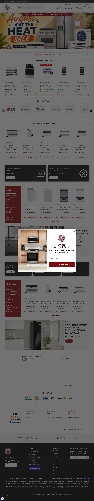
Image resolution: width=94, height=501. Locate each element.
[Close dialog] (75, 231)
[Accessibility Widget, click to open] (2, 498)
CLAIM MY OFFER (62, 265)
